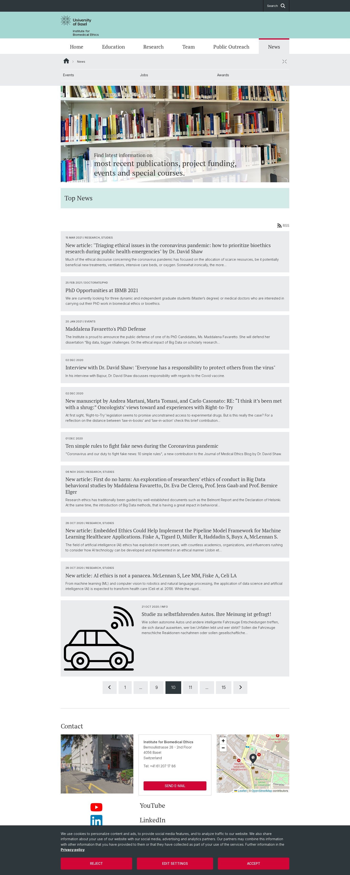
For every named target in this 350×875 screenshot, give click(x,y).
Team (188, 46)
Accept (253, 863)
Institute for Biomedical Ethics (86, 32)
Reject (96, 863)
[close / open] (284, 61)
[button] (253, 759)
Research (153, 46)
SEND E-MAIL (175, 786)
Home (76, 46)
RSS (286, 226)
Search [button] (272, 6)
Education (113, 46)
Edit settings (175, 863)
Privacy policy (73, 850)
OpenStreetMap (262, 791)
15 (224, 687)
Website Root (66, 60)
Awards (223, 75)
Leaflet (242, 791)
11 (190, 687)
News (274, 46)
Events (68, 75)
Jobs (144, 75)
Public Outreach (231, 46)
